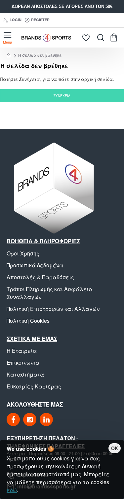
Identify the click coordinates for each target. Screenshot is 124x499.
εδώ (12, 490)
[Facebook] (13, 419)
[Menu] (7, 38)
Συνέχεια (62, 95)
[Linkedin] (46, 419)
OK (114, 448)
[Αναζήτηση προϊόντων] (99, 38)
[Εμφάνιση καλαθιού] (115, 38)
